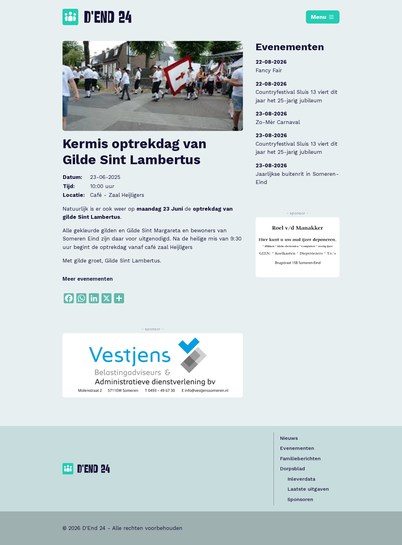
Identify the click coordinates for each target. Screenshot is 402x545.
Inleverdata (301, 479)
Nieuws (289, 438)
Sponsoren (300, 499)
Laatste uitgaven (308, 489)
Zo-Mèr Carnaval (278, 122)
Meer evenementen (87, 279)
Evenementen (297, 448)
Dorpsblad (292, 469)
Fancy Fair (269, 70)
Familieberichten (300, 458)
